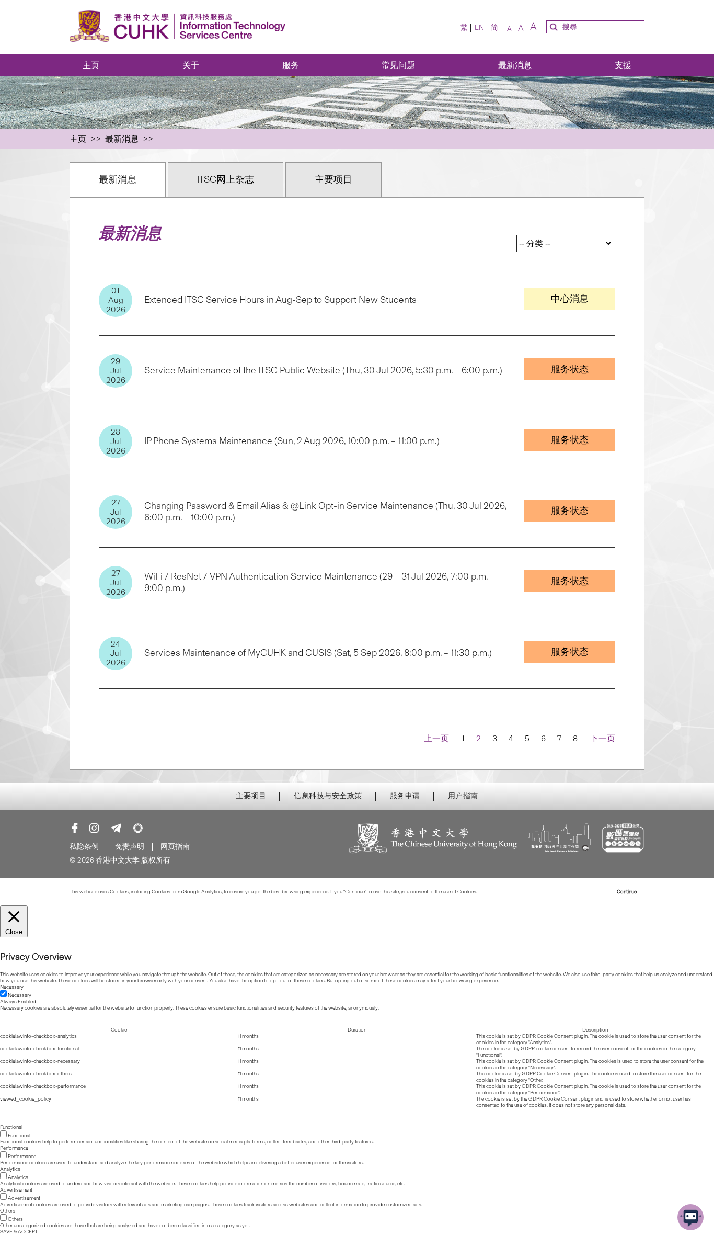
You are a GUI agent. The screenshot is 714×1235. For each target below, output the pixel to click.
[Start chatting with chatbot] (690, 1217)
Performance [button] (14, 1148)
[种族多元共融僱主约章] (559, 839)
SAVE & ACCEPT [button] (19, 1232)
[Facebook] (75, 828)
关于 (190, 65)
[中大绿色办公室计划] (138, 828)
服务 (290, 65)
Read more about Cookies (507, 892)
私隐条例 (84, 846)
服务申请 (405, 796)
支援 (623, 65)
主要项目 (333, 179)
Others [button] (7, 1211)
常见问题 (398, 65)
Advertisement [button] (16, 1190)
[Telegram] (116, 828)
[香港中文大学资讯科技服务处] (181, 26)
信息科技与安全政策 (328, 796)
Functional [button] (11, 1127)
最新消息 (515, 65)
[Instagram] (94, 828)
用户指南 (463, 796)
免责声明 (129, 846)
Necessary (19, 995)
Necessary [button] (12, 987)
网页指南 (175, 846)
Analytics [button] (10, 1169)
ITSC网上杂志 (225, 179)
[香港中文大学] (433, 839)
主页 (91, 65)
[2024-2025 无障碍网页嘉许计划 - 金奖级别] (622, 839)
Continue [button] (627, 892)
